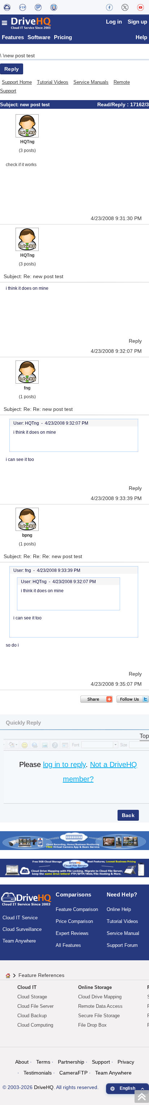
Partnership (71, 1062)
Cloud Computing (35, 1025)
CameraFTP (73, 1073)
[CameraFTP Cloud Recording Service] (38, 7)
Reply (11, 69)
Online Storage (95, 987)
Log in (114, 21)
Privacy (126, 1062)
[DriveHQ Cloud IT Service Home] (27, 23)
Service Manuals (90, 82)
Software (38, 37)
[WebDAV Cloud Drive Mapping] (7, 7)
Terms (43, 1062)
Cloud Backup (32, 1015)
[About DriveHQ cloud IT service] (26, 902)
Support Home (17, 82)
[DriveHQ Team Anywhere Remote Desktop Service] (54, 7)
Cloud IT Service (20, 917)
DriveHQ (44, 1087)
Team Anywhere (19, 941)
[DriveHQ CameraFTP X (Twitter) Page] (125, 7)
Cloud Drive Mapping (100, 996)
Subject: (10, 104)
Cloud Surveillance (22, 929)
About (22, 1062)
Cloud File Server (35, 1006)
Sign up (137, 21)
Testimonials (38, 1073)
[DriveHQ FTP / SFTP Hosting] (23, 7)
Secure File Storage (99, 1015)
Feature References (41, 975)
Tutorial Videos (52, 82)
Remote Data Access (100, 1006)
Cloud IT (27, 987)
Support (101, 1062)
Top (144, 736)
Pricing (63, 37)
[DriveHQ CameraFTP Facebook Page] (109, 7)
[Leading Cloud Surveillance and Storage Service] (74, 840)
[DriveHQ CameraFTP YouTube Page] (140, 7)
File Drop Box (92, 1025)
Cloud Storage (32, 996)
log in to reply (64, 764)
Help (141, 37)
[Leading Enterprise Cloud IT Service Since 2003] (74, 868)
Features (13, 37)
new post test (19, 55)
